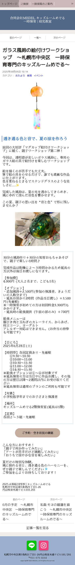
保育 (29, 75)
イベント (38, 75)
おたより (20, 75)
